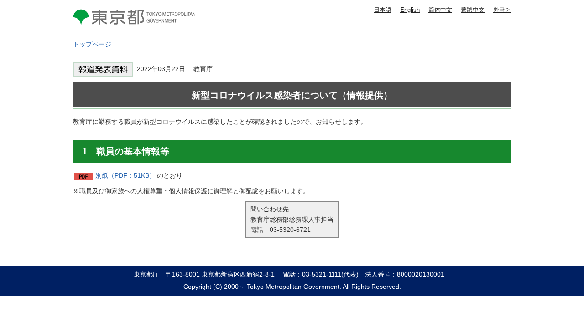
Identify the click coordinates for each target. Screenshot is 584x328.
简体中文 (440, 9)
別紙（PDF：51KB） (125, 175)
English (410, 9)
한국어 (502, 9)
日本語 (382, 9)
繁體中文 (473, 9)
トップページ (92, 44)
